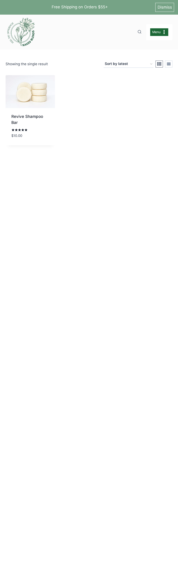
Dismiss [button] (165, 7)
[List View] (168, 64)
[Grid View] (159, 64)
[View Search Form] (139, 32)
